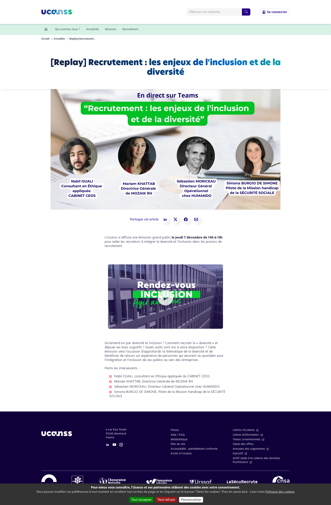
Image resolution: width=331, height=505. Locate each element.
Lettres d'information (246, 435)
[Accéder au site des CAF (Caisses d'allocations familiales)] (77, 481)
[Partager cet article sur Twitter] (175, 219)
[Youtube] (114, 444)
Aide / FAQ (178, 435)
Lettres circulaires (244, 430)
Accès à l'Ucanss (181, 453)
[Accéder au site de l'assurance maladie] (113, 481)
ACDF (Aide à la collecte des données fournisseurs (256, 460)
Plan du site (178, 444)
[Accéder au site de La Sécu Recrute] (242, 481)
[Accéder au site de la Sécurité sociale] (49, 481)
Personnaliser (191, 500)
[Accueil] (46, 29)
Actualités (59, 38)
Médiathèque (179, 439)
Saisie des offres (243, 444)
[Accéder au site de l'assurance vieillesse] (159, 481)
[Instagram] (121, 444)
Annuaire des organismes (249, 449)
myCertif (238, 453)
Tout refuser (166, 500)
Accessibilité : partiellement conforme (194, 449)
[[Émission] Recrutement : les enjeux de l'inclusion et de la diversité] (196, 219)
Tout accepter (141, 500)
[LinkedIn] (107, 444)
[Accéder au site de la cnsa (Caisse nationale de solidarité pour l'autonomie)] (281, 481)
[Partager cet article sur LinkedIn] (165, 219)
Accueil (45, 38)
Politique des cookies (280, 492)
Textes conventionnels (246, 439)
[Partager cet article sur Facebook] (185, 219)
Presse (175, 430)
